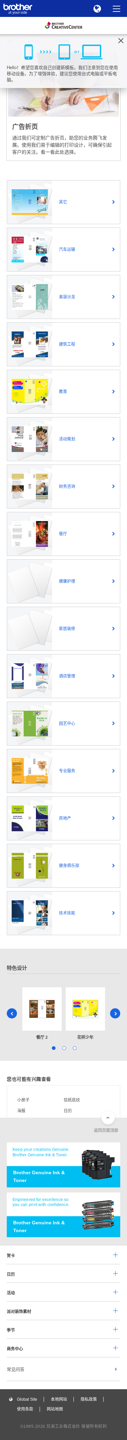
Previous (12, 1013)
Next (115, 1013)
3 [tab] (74, 1048)
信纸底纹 (72, 1100)
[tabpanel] (42, 1014)
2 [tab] (63, 1048)
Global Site (27, 1399)
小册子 (23, 1100)
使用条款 (25, 1409)
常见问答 (15, 1369)
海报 (21, 1111)
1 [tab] (53, 1048)
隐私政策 (89, 1399)
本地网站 (59, 1399)
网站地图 (55, 1409)
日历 (68, 1111)
